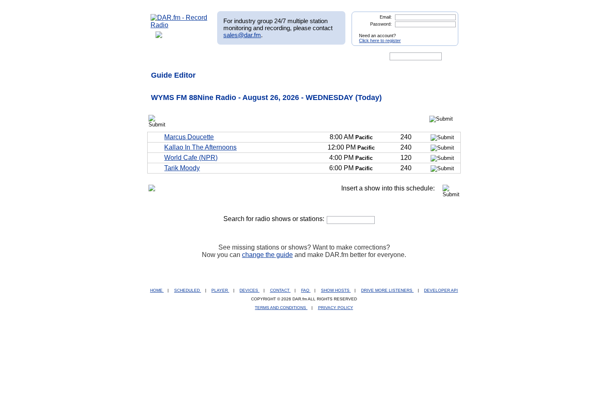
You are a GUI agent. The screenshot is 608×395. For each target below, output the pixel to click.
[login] (445, 32)
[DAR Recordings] (205, 56)
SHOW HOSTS (336, 290)
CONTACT (280, 290)
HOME (157, 290)
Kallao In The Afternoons (200, 147)
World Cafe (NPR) (191, 157)
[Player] (245, 56)
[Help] (279, 56)
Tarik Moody (182, 167)
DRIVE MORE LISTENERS (387, 290)
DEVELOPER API (441, 290)
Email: (386, 16)
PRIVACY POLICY (335, 307)
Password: (381, 23)
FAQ (306, 290)
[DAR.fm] (179, 25)
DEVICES (249, 290)
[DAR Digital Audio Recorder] (164, 56)
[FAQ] (311, 56)
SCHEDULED (187, 290)
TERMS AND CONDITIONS (281, 307)
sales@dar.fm (242, 34)
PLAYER (220, 290)
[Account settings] (344, 56)
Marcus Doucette (189, 136)
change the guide (267, 254)
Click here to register (380, 40)
